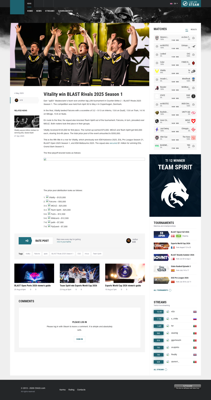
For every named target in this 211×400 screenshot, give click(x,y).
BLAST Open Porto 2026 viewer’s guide (32, 285)
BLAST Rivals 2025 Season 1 (62, 254)
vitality (28, 254)
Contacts (81, 390)
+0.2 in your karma (64, 242)
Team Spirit (97, 254)
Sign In (79, 339)
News (29, 4)
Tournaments (65, 11)
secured (113, 143)
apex (46, 254)
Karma (63, 390)
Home (30, 11)
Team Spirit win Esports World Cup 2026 (78, 285)
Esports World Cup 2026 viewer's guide (123, 285)
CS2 (79, 254)
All (186, 30)
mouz (87, 254)
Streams (50, 11)
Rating (71, 390)
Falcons (37, 254)
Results (194, 30)
